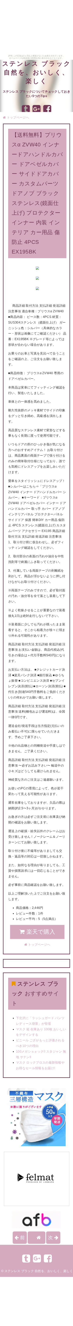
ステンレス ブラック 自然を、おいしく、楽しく (36, 72)
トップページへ (17, 117)
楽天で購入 (40, 932)
